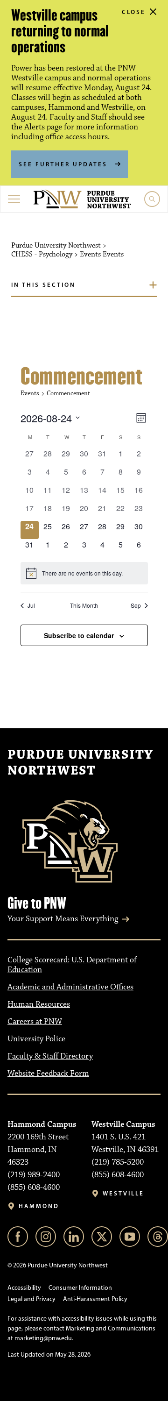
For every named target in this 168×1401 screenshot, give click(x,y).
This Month (84, 605)
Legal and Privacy (31, 1299)
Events (30, 393)
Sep (136, 605)
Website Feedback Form (48, 1073)
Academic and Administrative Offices (70, 987)
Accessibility (24, 1288)
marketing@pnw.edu (43, 1338)
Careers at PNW (34, 1022)
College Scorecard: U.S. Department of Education (72, 965)
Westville (123, 1193)
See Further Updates (63, 164)
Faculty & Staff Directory (50, 1056)
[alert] (84, 573)
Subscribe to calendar (79, 635)
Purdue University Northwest (80, 763)
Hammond (39, 1205)
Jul (31, 605)
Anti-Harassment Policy (95, 1299)
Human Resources (38, 1004)
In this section (43, 284)
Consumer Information (80, 1288)
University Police (36, 1039)
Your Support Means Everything (62, 919)
